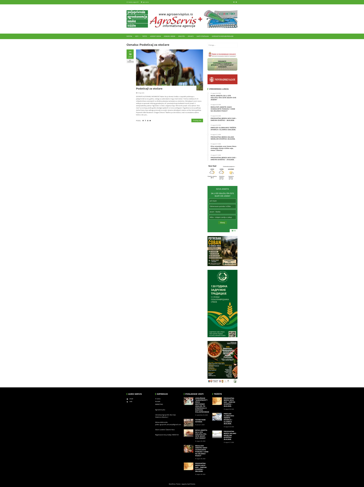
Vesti (136, 36)
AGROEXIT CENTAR (155, 36)
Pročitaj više (197, 120)
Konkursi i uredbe (169, 36)
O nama (157, 399)
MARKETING (159, 404)
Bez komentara (130, 61)
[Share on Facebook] (143, 121)
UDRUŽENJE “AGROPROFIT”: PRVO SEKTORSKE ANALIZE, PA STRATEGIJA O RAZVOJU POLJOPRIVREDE (202, 405)
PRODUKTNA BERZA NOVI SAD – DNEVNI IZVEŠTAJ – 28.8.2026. (224, 119)
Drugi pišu (181, 36)
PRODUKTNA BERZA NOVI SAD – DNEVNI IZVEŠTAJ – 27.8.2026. (224, 159)
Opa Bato (191, 36)
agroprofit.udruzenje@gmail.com (170, 424)
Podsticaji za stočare (149, 88)
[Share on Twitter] (145, 120)
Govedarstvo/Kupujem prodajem (222, 36)
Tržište (144, 36)
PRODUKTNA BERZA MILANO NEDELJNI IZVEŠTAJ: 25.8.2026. (223, 138)
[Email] (150, 121)
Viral (183, 484)
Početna (129, 36)
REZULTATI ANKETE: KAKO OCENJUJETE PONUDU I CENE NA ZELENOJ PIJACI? (223, 109)
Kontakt (157, 401)
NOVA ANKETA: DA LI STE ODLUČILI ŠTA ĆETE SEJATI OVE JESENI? (223, 98)
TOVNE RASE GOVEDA (200, 421)
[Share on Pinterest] (148, 121)
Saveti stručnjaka (203, 36)
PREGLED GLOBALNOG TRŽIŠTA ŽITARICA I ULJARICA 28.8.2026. (223, 129)
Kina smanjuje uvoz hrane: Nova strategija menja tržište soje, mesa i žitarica (223, 148)
